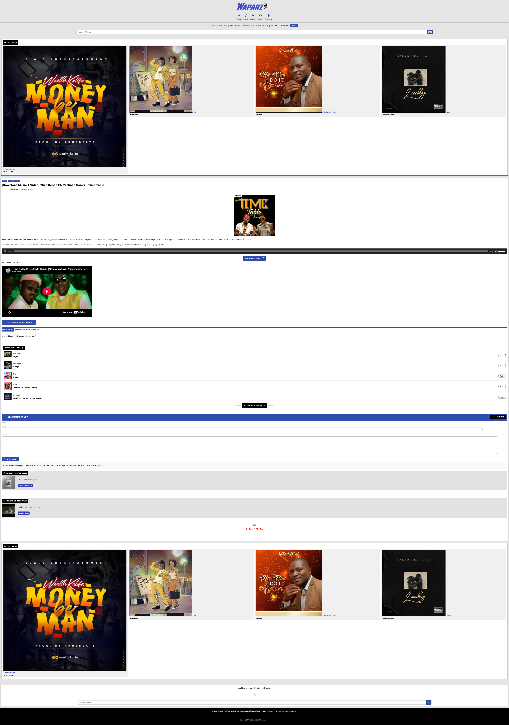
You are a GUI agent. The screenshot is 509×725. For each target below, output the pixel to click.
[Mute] (496, 251)
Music (246, 19)
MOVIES (274, 26)
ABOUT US (222, 711)
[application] (254, 251)
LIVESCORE (284, 26)
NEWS (213, 26)
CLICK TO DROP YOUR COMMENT (19, 322)
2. (163, 113)
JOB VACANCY (248, 26)
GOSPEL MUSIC (262, 26)
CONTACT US (233, 711)
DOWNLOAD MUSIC (252, 258)
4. (416, 113)
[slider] (502, 250)
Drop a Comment (498, 417)
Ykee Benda (34, 329)
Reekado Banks (21, 329)
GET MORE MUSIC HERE (254, 405)
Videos (260, 19)
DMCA (253, 711)
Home (239, 19)
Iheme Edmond (14, 189)
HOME (214, 711)
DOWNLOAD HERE (25, 485)
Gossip (253, 19)
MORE (294, 25)
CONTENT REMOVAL (265, 711)
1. (9, 170)
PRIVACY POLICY (281, 711)
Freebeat (269, 19)
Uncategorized (14, 181)
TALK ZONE (222, 26)
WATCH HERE (23, 513)
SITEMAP (293, 711)
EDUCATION (235, 26)
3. (296, 113)
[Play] (5, 251)
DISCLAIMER (245, 711)
